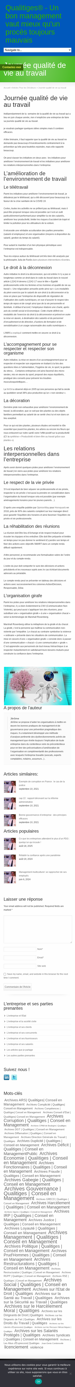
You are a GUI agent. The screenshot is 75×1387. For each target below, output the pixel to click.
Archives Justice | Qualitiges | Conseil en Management (32, 1222)
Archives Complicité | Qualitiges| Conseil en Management (34, 1106)
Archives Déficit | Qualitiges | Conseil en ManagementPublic (37, 1149)
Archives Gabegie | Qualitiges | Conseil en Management (34, 1182)
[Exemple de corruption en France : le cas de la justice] (10, 786)
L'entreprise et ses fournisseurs (22, 1038)
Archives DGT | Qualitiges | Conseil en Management (34, 1129)
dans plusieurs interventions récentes (51, 260)
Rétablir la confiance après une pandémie (39, 855)
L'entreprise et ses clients (19, 1027)
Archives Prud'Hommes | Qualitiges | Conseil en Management (35, 1255)
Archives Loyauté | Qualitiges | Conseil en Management (30, 1230)
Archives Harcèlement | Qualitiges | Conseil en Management (37, 1205)
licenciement (16, 1347)
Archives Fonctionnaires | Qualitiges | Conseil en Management (35, 1167)
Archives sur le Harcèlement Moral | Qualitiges (33, 1308)
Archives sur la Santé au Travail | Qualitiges (32, 1295)
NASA (10, 389)
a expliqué (16, 333)
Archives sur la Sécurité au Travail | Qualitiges (37, 1300)
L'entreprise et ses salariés (20, 1044)
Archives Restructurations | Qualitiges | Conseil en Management (31, 1263)
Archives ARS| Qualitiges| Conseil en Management (33, 1102)
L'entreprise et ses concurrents (22, 1033)
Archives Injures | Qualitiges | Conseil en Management (28, 1212)
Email (40, 957)
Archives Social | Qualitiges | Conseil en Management (35, 1284)
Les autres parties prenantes (21, 1055)
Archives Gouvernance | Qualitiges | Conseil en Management (32, 1193)
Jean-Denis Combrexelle (52, 1343)
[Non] (70, 1373)
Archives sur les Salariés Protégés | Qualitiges (31, 1332)
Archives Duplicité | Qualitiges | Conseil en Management (33, 1143)
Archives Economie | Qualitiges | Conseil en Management (36, 1158)
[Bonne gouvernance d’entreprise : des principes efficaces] (10, 820)
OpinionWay (43, 507)
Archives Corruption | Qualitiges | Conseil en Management (37, 1120)
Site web (41, 966)
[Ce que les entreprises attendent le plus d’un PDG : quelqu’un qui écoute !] (10, 844)
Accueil (7, 88)
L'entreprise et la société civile (21, 1021)
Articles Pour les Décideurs (24, 88)
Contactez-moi (11, 67)
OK (38, 1381)
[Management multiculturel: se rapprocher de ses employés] (10, 877)
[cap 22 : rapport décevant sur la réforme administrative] (10, 803)
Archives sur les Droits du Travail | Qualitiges (33, 1321)
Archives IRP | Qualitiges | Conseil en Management (36, 1215)
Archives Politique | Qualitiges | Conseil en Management (33, 1248)
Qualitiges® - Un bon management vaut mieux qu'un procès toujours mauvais (33, 24)
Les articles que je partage (20, 1050)
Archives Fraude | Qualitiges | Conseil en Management (33, 1173)
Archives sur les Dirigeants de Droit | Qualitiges (33, 1313)
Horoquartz (60, 507)
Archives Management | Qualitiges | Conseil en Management (35, 1237)
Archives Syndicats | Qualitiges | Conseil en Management (37, 1337)
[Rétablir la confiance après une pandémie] (10, 860)
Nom (40, 949)
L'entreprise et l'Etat (16, 1015)
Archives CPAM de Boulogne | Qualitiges (48, 1126)
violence (36, 1347)
